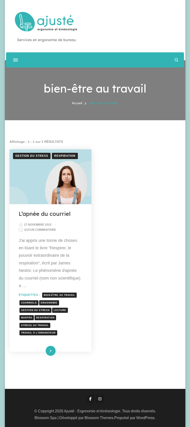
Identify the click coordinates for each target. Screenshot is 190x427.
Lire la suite (43, 350)
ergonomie (49, 302)
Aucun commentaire (40, 230)
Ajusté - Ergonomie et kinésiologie (92, 411)
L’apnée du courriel (44, 213)
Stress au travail (35, 325)
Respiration (65, 155)
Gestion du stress (31, 155)
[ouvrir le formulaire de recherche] (176, 60)
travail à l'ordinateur (38, 332)
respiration (45, 317)
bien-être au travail (59, 295)
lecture (60, 310)
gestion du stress (35, 310)
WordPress (145, 418)
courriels (29, 302)
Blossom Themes (99, 418)
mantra (26, 317)
